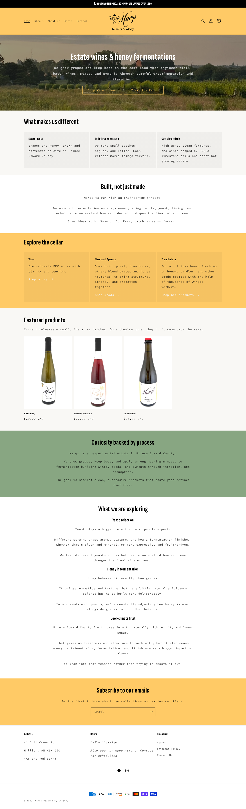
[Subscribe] (151, 711)
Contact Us (165, 755)
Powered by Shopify (55, 800)
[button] (38, 21)
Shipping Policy (168, 749)
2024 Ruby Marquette (83, 413)
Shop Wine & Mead (102, 90)
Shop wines (38, 279)
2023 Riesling (29, 413)
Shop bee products (178, 295)
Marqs (38, 800)
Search (161, 742)
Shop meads (104, 295)
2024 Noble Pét (130, 413)
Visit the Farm (143, 90)
